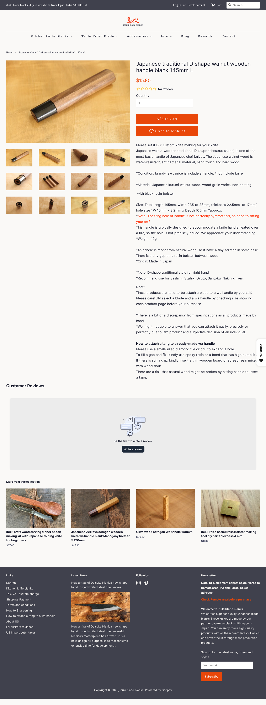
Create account (196, 5)
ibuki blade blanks (131, 690)
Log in (177, 5)
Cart (219, 5)
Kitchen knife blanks (19, 588)
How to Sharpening (19, 610)
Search (11, 582)
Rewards (205, 36)
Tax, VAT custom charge (22, 593)
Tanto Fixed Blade (98, 36)
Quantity (142, 96)
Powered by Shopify (158, 690)
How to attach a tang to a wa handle (30, 616)
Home (9, 52)
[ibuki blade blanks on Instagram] (138, 584)
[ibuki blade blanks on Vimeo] (146, 584)
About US (12, 621)
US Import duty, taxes (21, 632)
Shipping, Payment (18, 599)
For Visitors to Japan (19, 627)
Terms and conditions (20, 605)
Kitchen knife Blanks (50, 36)
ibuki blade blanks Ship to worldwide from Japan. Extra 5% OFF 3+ (46, 5)
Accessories (138, 36)
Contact (228, 36)
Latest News (79, 575)
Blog (185, 36)
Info (165, 36)
